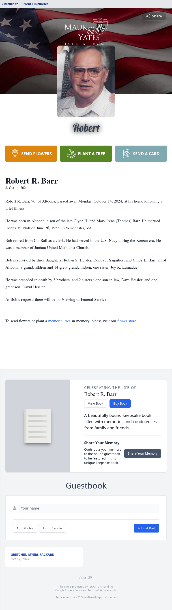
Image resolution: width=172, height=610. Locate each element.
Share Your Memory (142, 453)
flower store (126, 320)
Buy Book (120, 403)
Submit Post (146, 528)
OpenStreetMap (91, 597)
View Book (95, 403)
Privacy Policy (73, 590)
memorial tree (59, 320)
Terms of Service (98, 590)
